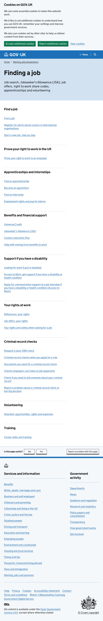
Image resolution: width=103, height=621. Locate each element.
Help (6, 590)
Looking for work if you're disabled (22, 267)
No (43, 451)
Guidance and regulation (83, 500)
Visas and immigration (16, 569)
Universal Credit (13, 224)
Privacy (16, 590)
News (73, 494)
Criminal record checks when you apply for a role (30, 357)
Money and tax (12, 557)
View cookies (77, 43)
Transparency (77, 522)
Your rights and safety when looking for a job (28, 327)
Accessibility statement (47, 590)
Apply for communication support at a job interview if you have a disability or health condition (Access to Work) (33, 288)
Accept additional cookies (20, 43)
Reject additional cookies (53, 43)
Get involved (77, 534)
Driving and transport (15, 526)
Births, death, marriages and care (22, 490)
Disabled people (13, 520)
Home (7, 62)
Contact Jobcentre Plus (17, 237)
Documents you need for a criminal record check (30, 364)
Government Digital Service (19, 598)
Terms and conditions (15, 594)
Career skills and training (17, 437)
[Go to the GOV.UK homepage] (15, 54)
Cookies (27, 590)
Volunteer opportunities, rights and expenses (28, 414)
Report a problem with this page (83, 451)
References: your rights (17, 314)
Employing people (14, 538)
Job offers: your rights (16, 320)
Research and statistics (83, 506)
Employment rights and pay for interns (25, 201)
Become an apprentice (16, 187)
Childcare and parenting (17, 502)
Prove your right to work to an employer (25, 158)
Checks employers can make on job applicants (29, 370)
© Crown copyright (88, 612)
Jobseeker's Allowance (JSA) (20, 231)
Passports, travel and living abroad (23, 563)
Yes (31, 451)
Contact (66, 590)
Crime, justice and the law (18, 514)
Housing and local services (18, 550)
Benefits (8, 484)
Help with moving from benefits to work (25, 244)
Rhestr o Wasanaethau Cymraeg (47, 594)
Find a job (9, 118)
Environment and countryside (20, 544)
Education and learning (16, 532)
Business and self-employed (19, 496)
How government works (83, 528)
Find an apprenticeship (16, 181)
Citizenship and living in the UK (21, 508)
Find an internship (14, 194)
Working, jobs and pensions (25, 62)
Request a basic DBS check (19, 350)
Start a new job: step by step (19, 135)
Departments (77, 488)
